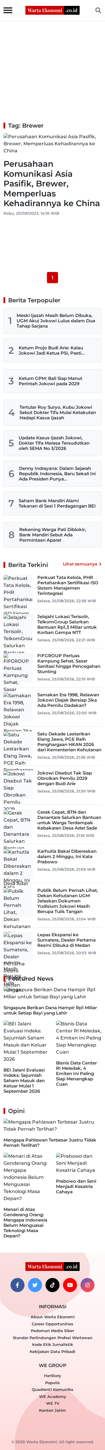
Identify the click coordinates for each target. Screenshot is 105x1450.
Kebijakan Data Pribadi (52, 1351)
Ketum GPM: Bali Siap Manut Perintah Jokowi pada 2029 (50, 381)
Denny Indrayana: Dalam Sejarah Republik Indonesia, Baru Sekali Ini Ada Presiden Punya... (57, 473)
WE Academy (52, 1396)
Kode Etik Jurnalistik (52, 1344)
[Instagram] (87, 1285)
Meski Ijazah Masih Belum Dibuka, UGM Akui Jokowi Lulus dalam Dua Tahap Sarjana (56, 321)
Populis (52, 1382)
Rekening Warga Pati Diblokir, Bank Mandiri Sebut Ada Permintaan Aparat (52, 535)
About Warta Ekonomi (53, 1316)
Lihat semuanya (80, 564)
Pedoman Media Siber (52, 1330)
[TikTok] (53, 1285)
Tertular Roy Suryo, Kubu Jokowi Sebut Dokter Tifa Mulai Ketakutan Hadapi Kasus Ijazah (58, 412)
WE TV (52, 1403)
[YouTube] (70, 1285)
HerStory (52, 1375)
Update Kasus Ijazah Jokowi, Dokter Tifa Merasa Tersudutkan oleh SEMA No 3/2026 (54, 443)
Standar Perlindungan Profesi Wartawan (52, 1337)
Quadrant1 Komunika (52, 1389)
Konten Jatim (52, 1410)
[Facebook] (17, 1285)
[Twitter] (35, 1285)
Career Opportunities (52, 1323)
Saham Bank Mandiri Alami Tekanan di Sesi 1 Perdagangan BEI (57, 503)
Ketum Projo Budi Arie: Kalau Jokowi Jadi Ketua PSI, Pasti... (52, 350)
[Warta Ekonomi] (52, 10)
